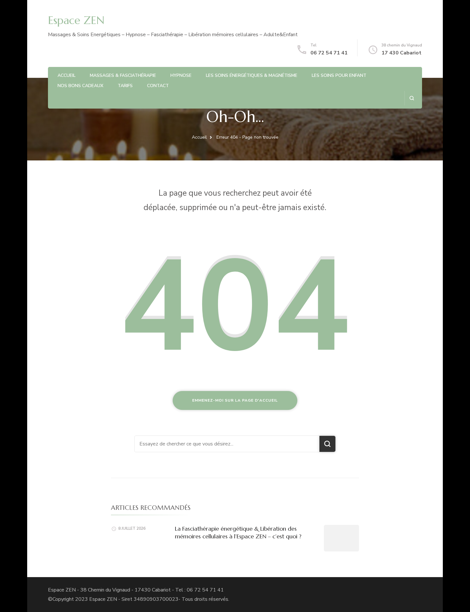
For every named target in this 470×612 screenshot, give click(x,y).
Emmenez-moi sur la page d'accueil (235, 400)
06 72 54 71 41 (329, 52)
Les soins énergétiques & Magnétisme (251, 75)
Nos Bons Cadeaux (80, 86)
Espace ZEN (76, 20)
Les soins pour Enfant (339, 75)
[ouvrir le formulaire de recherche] (411, 98)
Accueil (66, 75)
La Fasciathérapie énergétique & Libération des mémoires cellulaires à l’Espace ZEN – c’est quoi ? (238, 532)
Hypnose (181, 75)
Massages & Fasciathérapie (123, 75)
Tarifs (125, 86)
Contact (158, 86)
